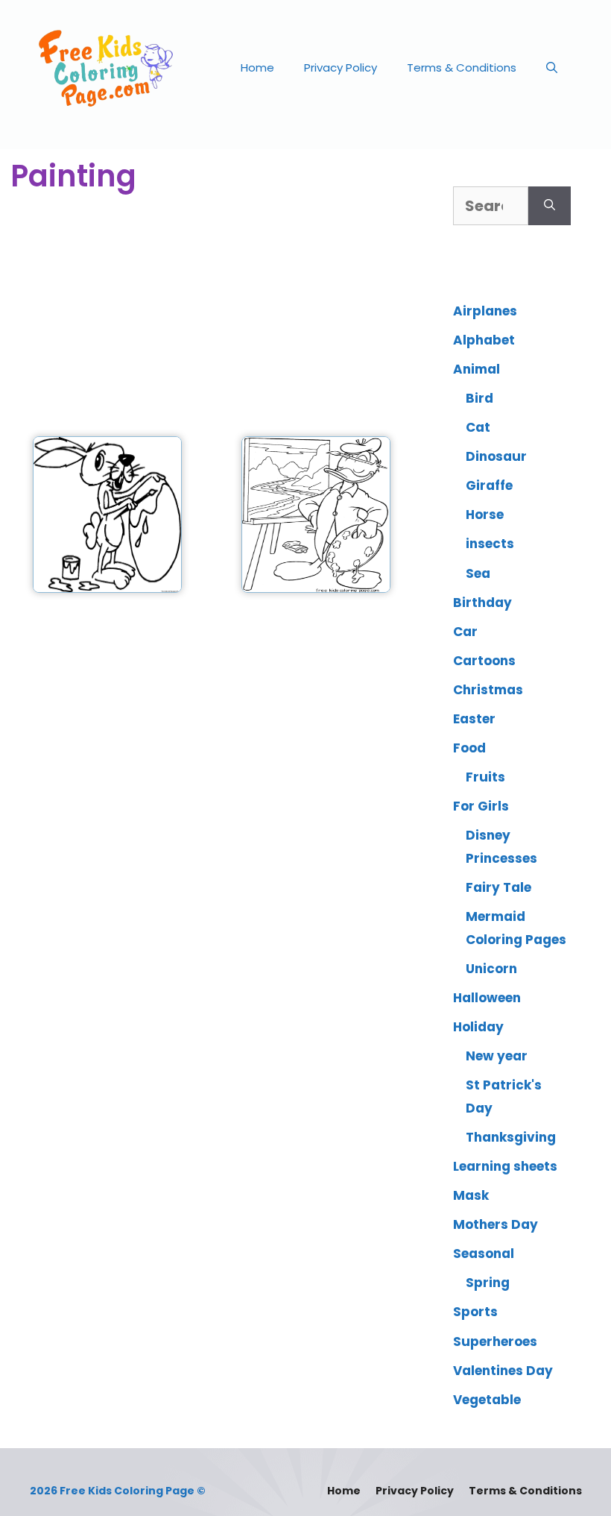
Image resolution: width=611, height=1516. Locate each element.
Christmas (488, 690)
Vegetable (487, 1400)
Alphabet (484, 340)
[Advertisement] (211, 317)
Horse (485, 514)
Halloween (487, 998)
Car (465, 632)
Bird (479, 398)
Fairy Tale (498, 887)
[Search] (549, 205)
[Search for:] (490, 205)
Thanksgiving (511, 1137)
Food (469, 748)
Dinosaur (496, 456)
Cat (478, 427)
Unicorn (491, 969)
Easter (474, 719)
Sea (478, 573)
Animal (476, 369)
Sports (475, 1312)
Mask (471, 1195)
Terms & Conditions (461, 67)
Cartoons (484, 661)
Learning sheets (505, 1166)
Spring (488, 1283)
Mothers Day (495, 1224)
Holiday (478, 1027)
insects (490, 544)
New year (497, 1056)
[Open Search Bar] (551, 67)
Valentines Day (503, 1371)
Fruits (485, 777)
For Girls (481, 806)
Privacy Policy (340, 67)
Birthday (482, 602)
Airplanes (485, 311)
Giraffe (489, 485)
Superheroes (495, 1341)
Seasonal (483, 1253)
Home (257, 67)
